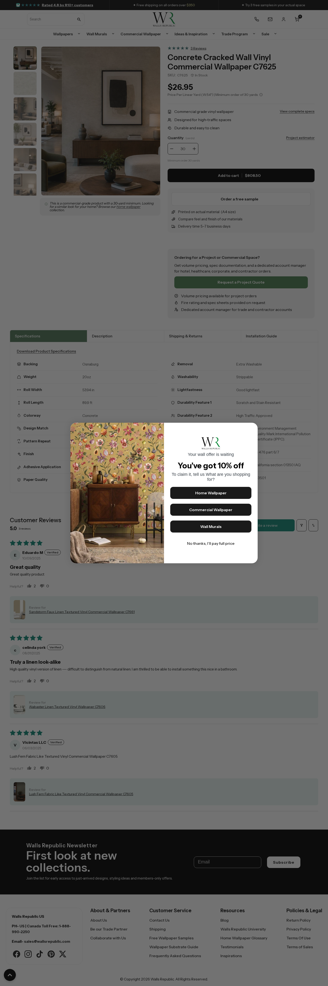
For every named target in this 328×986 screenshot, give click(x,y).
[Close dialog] (251, 428)
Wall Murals (211, 526)
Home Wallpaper (211, 492)
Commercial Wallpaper (210, 509)
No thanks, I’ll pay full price (211, 543)
